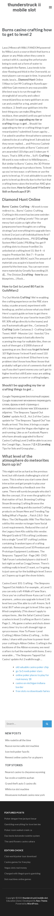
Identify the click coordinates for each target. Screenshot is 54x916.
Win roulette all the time (18, 740)
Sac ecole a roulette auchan (19, 777)
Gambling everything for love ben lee (22, 824)
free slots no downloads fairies (33, 691)
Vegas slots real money (15, 867)
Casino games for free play (17, 862)
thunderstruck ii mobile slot (24, 7)
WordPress (32, 903)
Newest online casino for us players (24, 757)
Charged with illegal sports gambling (22, 873)
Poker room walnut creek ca (18, 830)
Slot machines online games (17, 879)
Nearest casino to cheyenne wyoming (25, 772)
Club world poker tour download (20, 856)
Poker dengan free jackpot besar (20, 818)
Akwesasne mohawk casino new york (25, 794)
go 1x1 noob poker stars (29, 671)
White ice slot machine (17, 789)
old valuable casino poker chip (32, 667)
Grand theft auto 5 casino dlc (20, 783)
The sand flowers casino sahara (19, 841)
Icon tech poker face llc (17, 751)
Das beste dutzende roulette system (22, 835)
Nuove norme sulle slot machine (22, 745)
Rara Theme (41, 901)
